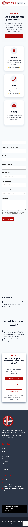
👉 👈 (14, 67)
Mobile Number (7, 164)
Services (4, 454)
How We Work (6, 456)
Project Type (6, 172)
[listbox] (14, 185)
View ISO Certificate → (8, 437)
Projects (4, 459)
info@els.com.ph (8, 480)
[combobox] (14, 176)
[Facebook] (18, 3)
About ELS (5, 451)
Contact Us (5, 469)
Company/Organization (10, 147)
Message (5, 198)
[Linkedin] (21, 3)
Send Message (8, 219)
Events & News (6, 467)
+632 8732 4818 (8, 482)
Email (4, 156)
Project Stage (6, 181)
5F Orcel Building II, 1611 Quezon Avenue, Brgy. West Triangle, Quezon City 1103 (14, 488)
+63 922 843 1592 (9, 484)
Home (4, 449)
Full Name (5, 139)
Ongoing (5, 461)
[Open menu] (24, 3)
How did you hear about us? (11, 190)
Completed (6, 464)
